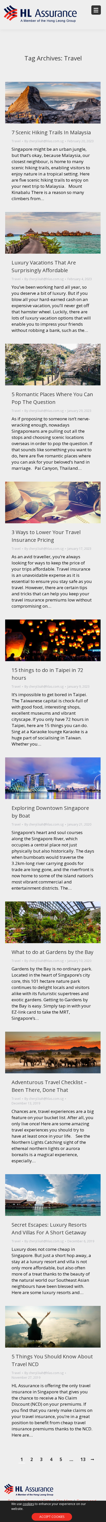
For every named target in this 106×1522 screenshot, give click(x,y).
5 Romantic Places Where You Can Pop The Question (52, 398)
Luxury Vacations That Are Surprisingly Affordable (44, 266)
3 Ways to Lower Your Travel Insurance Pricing (46, 536)
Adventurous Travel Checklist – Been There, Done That (49, 1086)
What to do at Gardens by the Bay (52, 952)
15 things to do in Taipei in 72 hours (47, 674)
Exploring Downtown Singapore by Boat (50, 811)
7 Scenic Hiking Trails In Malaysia (51, 132)
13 (83, 1459)
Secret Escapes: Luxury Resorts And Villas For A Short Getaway (49, 1228)
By (44, 141)
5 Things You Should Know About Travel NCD (52, 1360)
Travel (16, 141)
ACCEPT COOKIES (51, 1517)
